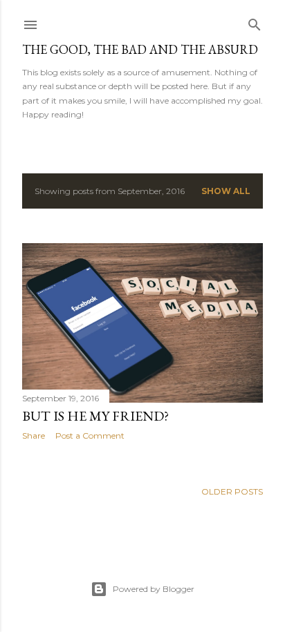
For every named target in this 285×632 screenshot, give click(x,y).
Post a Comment (90, 435)
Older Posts (232, 491)
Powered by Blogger (153, 589)
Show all (225, 191)
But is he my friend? (95, 416)
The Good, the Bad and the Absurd (140, 49)
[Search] (254, 21)
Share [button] (33, 435)
